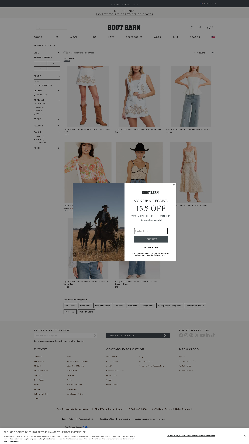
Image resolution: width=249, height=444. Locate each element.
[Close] (245, 436)
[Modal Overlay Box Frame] (124, 222)
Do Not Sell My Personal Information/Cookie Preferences (191, 436)
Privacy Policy (14, 441)
